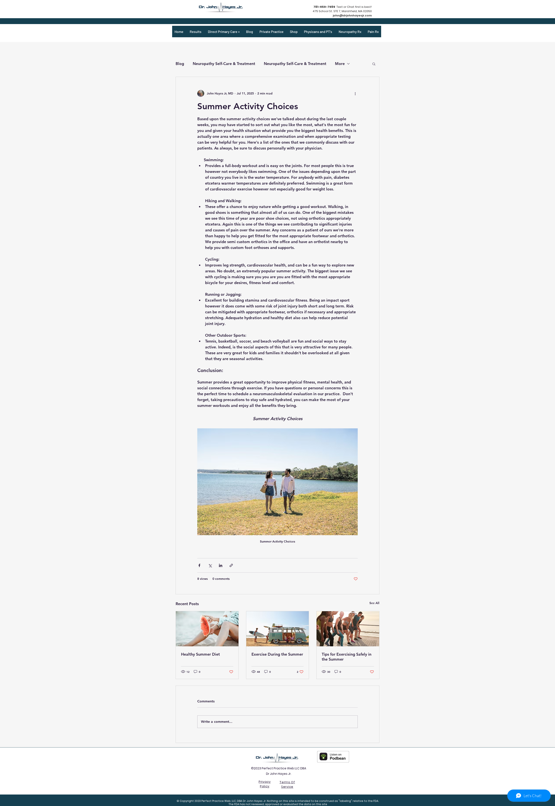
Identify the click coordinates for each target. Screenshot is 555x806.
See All (374, 603)
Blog (180, 63)
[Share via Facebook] (199, 565)
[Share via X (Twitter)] (210, 565)
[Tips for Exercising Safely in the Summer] (348, 628)
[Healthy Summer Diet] (207, 628)
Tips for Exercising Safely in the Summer (346, 657)
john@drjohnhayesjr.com (352, 15)
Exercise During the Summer (277, 654)
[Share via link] (231, 565)
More (340, 63)
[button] (374, 63)
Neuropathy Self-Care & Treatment (224, 63)
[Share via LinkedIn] (221, 565)
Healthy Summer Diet (200, 654)
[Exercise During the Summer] (277, 628)
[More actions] (355, 93)
